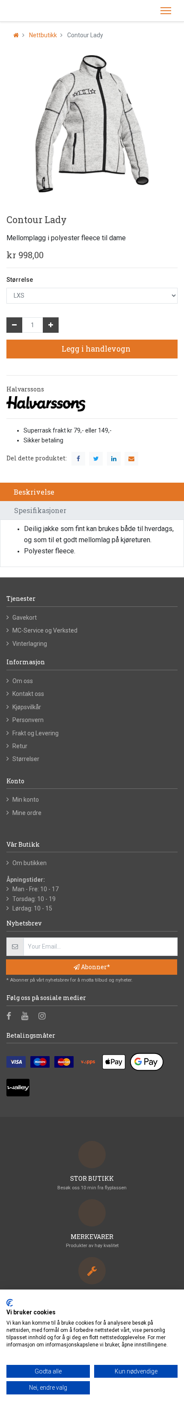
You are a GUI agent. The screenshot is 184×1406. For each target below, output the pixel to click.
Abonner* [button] (95, 967)
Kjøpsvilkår (26, 707)
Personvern (28, 719)
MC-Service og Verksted (44, 630)
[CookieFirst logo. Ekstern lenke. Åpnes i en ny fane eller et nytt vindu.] (9, 1303)
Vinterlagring (29, 643)
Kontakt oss (28, 693)
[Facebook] (11, 1016)
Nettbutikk (43, 35)
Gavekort (24, 617)
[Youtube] (27, 1016)
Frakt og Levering (35, 733)
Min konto (25, 799)
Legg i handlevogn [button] (95, 349)
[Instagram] (45, 1016)
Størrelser (25, 758)
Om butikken (29, 863)
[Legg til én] (51, 325)
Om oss (22, 681)
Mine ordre (27, 812)
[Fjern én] (14, 325)
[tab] (92, 492)
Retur (19, 746)
